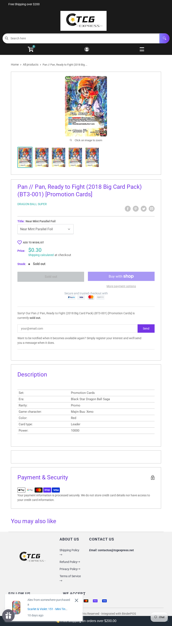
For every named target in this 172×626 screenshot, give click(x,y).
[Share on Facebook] (128, 209)
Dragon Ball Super (32, 204)
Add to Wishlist (33, 242)
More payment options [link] (121, 286)
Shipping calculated (41, 255)
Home (15, 64)
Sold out (51, 277)
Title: (36, 221)
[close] (76, 600)
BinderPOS (129, 613)
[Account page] (86, 49)
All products (30, 64)
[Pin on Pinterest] (136, 209)
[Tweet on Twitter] (144, 209)
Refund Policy (68, 562)
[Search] (164, 38)
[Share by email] (152, 209)
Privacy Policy (69, 569)
